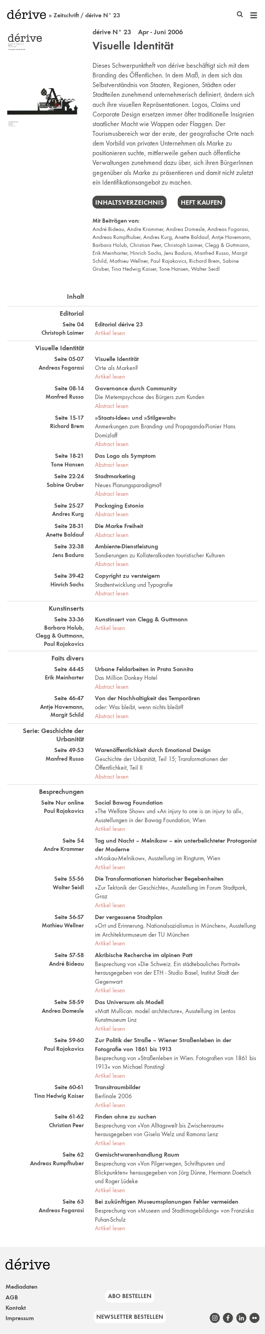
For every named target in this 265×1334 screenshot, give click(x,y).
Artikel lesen (110, 333)
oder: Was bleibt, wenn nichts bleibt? (139, 707)
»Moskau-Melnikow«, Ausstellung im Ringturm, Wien (157, 858)
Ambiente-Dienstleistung (126, 546)
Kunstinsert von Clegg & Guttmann (141, 619)
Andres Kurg (157, 237)
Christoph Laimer (183, 245)
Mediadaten (22, 1286)
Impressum (20, 1318)
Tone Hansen (173, 269)
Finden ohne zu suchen (125, 1116)
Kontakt (16, 1308)
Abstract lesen (111, 406)
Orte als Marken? (116, 368)
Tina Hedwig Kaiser (133, 269)
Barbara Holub (109, 245)
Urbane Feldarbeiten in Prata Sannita (144, 669)
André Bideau (108, 229)
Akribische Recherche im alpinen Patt (144, 955)
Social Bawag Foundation (129, 802)
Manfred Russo (211, 253)
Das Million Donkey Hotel (126, 678)
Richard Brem (204, 261)
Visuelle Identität (133, 46)
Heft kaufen (202, 202)
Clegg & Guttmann (226, 245)
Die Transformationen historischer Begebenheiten (159, 878)
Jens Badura (178, 253)
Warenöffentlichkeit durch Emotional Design (153, 750)
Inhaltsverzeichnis (129, 202)
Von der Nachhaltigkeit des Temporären (147, 698)
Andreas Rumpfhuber (116, 237)
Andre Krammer (145, 229)
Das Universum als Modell (129, 1002)
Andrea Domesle (185, 229)
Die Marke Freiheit (119, 526)
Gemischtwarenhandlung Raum (137, 1154)
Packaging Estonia (119, 505)
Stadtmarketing (115, 476)
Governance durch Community (136, 388)
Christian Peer (145, 245)
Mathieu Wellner (128, 261)
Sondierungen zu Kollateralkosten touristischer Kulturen (160, 555)
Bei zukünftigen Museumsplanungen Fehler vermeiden (166, 1201)
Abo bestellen (129, 1296)
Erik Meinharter (109, 253)
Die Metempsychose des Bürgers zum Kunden (149, 397)
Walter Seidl (205, 269)
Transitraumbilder (117, 1087)
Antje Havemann (231, 237)
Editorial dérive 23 (119, 324)
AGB (12, 1297)
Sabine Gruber (65, 484)
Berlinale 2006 (113, 1096)
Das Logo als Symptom (125, 456)
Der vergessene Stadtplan (129, 917)
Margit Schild (67, 714)
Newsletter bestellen (129, 1317)
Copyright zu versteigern (127, 576)
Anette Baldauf (192, 237)
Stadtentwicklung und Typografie (134, 585)
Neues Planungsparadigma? (128, 485)
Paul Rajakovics (168, 261)
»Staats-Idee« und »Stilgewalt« (135, 417)
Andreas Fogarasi (227, 229)
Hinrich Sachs (145, 253)
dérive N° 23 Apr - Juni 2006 (137, 32)
